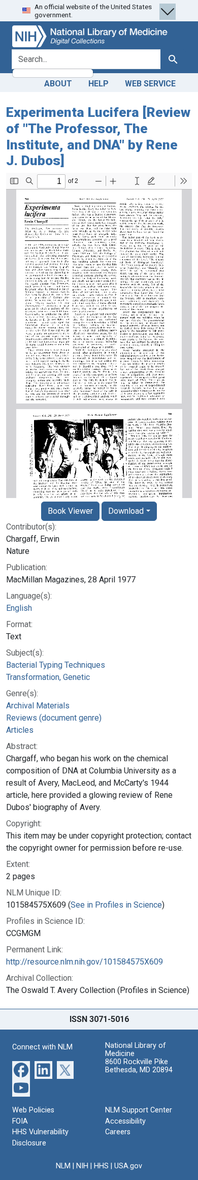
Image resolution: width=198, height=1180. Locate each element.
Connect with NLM (42, 1047)
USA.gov (128, 1166)
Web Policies (33, 1110)
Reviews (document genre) (54, 718)
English (19, 608)
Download (126, 511)
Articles (20, 730)
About (58, 83)
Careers (117, 1132)
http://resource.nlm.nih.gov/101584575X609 (84, 962)
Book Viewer (70, 511)
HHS (101, 1166)
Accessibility (125, 1121)
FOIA (20, 1121)
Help (98, 83)
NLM (63, 1166)
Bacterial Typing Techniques (55, 665)
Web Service (150, 83)
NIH (82, 1166)
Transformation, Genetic (48, 677)
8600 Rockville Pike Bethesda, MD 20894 (139, 1066)
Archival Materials (38, 705)
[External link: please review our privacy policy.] (21, 1069)
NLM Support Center (138, 1110)
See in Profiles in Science (116, 905)
